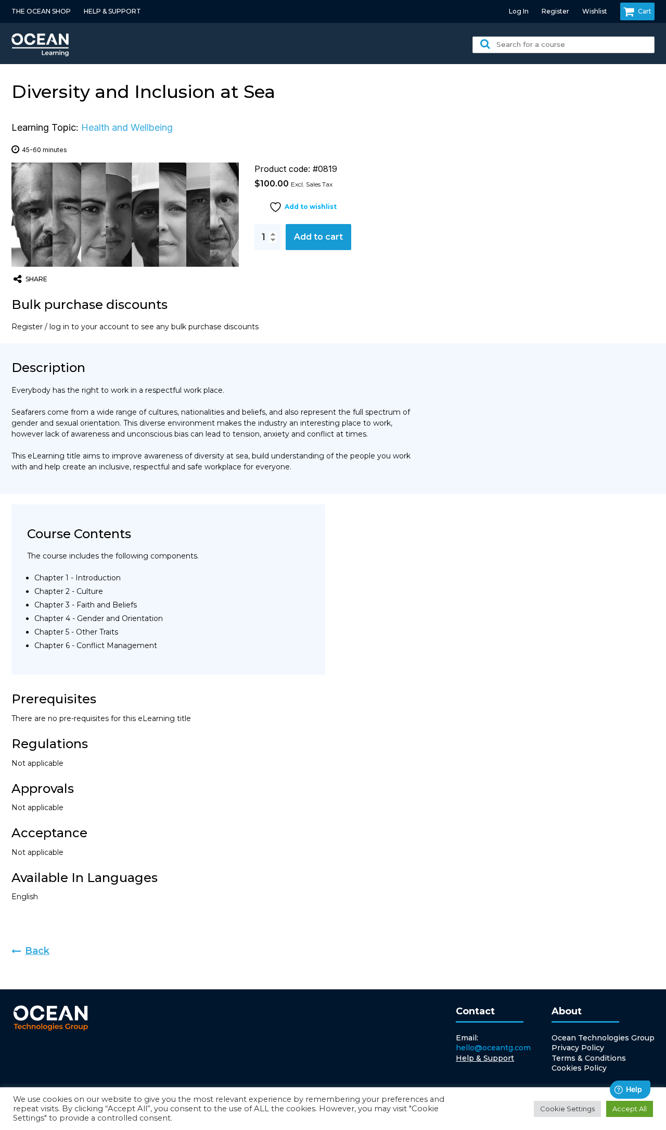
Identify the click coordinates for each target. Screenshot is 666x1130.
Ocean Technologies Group (603, 1037)
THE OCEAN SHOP (41, 11)
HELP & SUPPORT (112, 11)
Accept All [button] (629, 1108)
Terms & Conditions (589, 1058)
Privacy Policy (578, 1047)
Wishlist (594, 11)
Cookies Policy (579, 1068)
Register (555, 11)
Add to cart (318, 237)
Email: (493, 1043)
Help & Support (485, 1058)
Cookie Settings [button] (567, 1108)
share (36, 279)
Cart (644, 11)
